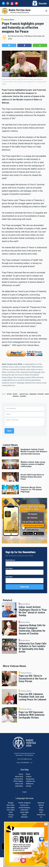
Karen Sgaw (24, 812)
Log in (24, 792)
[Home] (16, 11)
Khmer (24, 815)
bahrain (33, 394)
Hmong (10, 815)
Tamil (41, 807)
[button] (9, 45)
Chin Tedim (11, 810)
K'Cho (11, 817)
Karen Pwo (24, 810)
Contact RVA (18, 779)
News (28, 774)
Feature (28, 776)
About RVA (19, 776)
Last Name (9, 577)
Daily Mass (19, 786)
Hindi (10, 812)
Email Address (10, 560)
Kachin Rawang (24, 807)
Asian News (25, 604)
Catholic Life (30, 781)
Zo (41, 817)
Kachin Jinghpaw (24, 803)
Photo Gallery (18, 781)
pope (10, 394)
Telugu (41, 810)
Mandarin (24, 817)
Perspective (30, 779)
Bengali (10, 803)
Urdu (41, 812)
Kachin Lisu (24, 805)
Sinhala (41, 805)
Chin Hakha (11, 807)
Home (21, 774)
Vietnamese (41, 815)
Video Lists (19, 784)
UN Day (28, 786)
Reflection (29, 784)
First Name (9, 568)
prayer (41, 394)
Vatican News (8, 20)
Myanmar (41, 803)
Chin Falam (11, 805)
